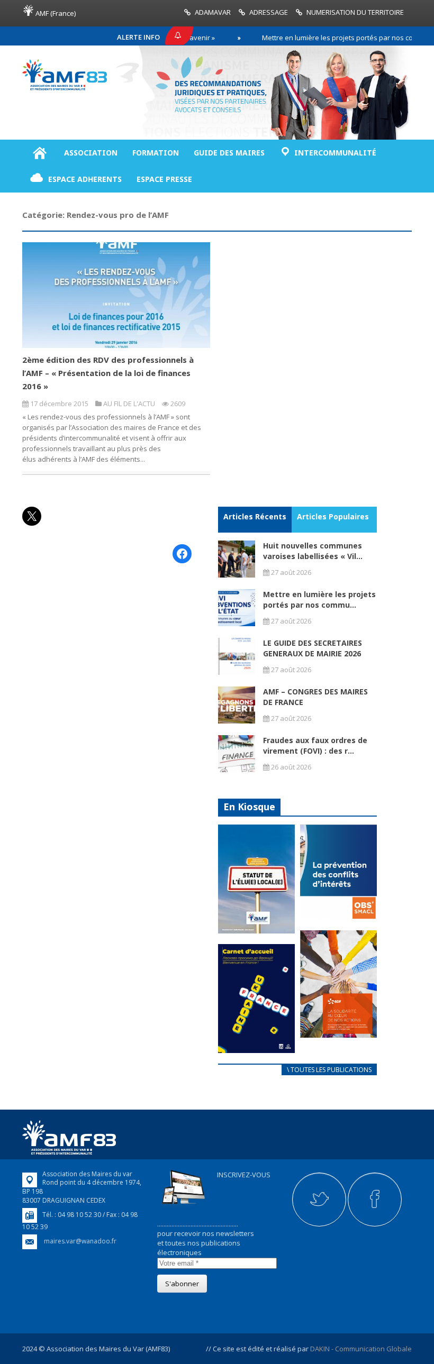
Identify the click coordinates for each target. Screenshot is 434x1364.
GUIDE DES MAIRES (229, 153)
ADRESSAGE (268, 12)
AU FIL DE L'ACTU (129, 403)
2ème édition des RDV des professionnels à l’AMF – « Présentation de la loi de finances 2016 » (108, 372)
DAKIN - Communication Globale (361, 1348)
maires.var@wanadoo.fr (80, 1241)
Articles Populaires (333, 516)
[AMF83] (64, 88)
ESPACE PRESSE (164, 179)
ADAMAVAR (213, 12)
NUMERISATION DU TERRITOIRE (355, 12)
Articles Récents (254, 516)
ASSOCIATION (90, 153)
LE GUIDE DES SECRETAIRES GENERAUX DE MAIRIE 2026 (312, 648)
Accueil (39, 153)
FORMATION (155, 153)
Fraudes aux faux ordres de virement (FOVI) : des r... (315, 745)
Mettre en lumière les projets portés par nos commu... (319, 599)
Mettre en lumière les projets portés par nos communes (328, 37)
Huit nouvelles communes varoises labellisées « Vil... (313, 551)
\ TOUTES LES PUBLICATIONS (329, 1069)
